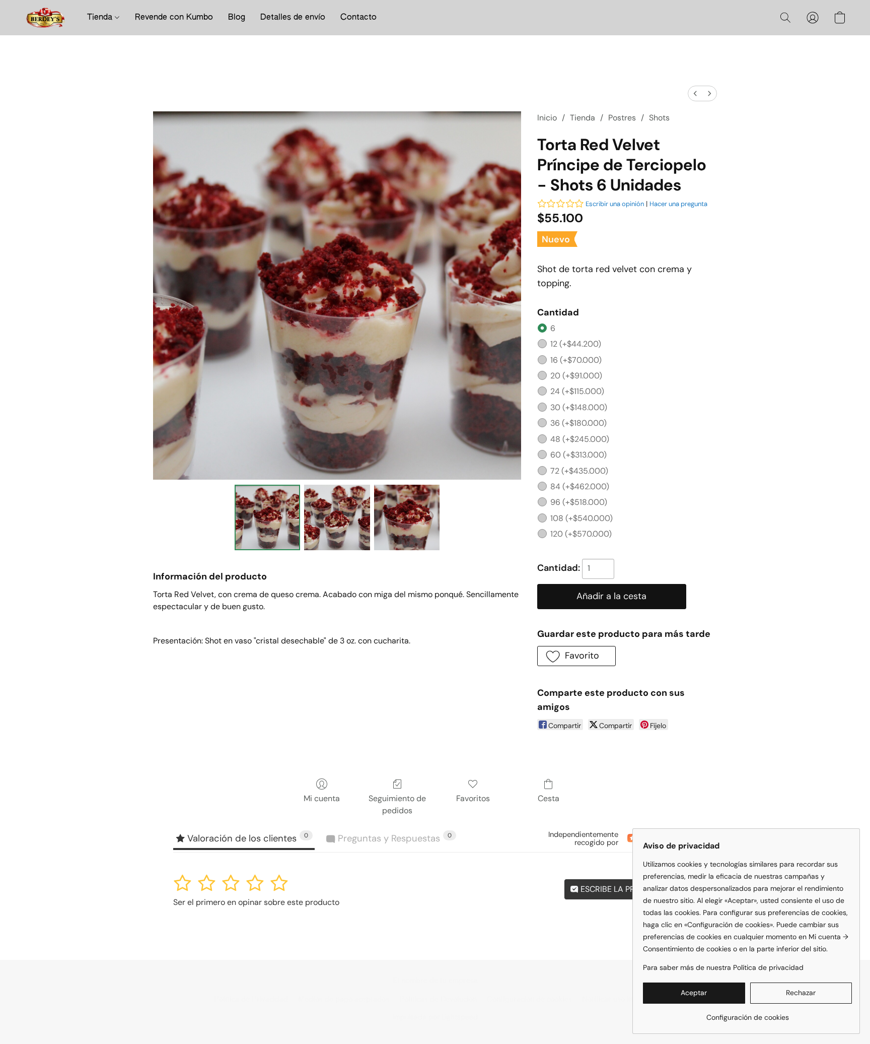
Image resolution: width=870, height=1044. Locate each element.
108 (581, 518)
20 (576, 375)
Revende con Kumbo (174, 18)
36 (578, 423)
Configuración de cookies (529, 999)
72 (579, 471)
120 (581, 534)
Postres (622, 117)
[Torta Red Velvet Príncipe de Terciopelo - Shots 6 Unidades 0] (267, 517)
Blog (236, 18)
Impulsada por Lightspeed (435, 1016)
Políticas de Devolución (438, 999)
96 (578, 502)
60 (578, 454)
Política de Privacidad (251, 999)
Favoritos (473, 798)
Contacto (358, 18)
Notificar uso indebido (619, 999)
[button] (45, 17)
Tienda (101, 18)
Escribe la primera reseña (634, 889)
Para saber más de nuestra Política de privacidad (723, 967)
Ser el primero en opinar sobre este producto (256, 902)
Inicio (547, 117)
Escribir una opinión (615, 204)
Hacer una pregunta (678, 204)
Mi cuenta (322, 798)
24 (577, 391)
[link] (747, 1013)
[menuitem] (695, 93)
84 (579, 486)
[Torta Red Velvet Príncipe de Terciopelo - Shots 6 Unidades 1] (337, 517)
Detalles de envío (292, 18)
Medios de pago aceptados (343, 999)
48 (579, 439)
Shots (659, 117)
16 (576, 360)
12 (575, 344)
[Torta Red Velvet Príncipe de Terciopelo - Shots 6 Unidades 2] (407, 517)
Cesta (548, 798)
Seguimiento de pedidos (397, 804)
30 (578, 407)
